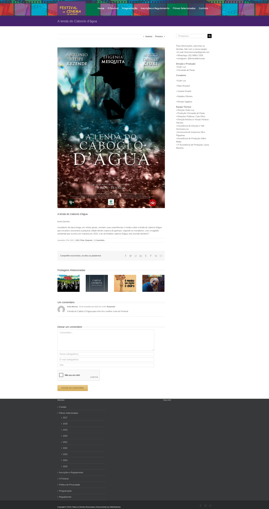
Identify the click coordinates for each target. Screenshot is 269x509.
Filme (82, 240)
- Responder (110, 307)
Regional (88, 240)
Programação (65, 491)
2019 (65, 430)
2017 (65, 417)
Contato (62, 407)
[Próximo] (162, 283)
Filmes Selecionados (68, 413)
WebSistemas (115, 507)
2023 (65, 454)
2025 (65, 466)
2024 (65, 460)
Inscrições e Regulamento (71, 472)
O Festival (64, 478)
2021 (65, 442)
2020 (77, 240)
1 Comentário (99, 240)
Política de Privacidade (69, 484)
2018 (65, 423)
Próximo (159, 36)
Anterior (148, 36)
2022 (65, 448)
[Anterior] (59, 283)
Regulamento (65, 497)
